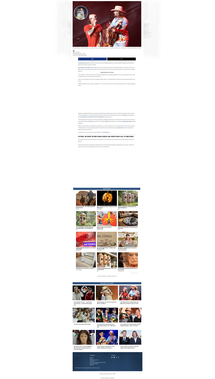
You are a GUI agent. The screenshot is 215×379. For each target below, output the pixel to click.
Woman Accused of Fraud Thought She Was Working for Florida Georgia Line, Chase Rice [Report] (83, 348)
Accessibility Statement (94, 359)
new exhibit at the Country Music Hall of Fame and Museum (92, 116)
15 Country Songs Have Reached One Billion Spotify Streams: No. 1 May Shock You (106, 326)
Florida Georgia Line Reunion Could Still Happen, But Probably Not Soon (129, 347)
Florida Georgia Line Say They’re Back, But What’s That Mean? (106, 302)
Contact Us (92, 357)
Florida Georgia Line (82, 63)
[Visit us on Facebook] (117, 357)
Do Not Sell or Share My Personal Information (98, 362)
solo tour (80, 123)
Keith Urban (121, 127)
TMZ (79, 69)
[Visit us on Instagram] (112, 357)
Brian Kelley (87, 67)
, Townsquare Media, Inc (88, 367)
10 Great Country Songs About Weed (82, 324)
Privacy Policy (92, 361)
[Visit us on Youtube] (114, 357)
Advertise (91, 358)
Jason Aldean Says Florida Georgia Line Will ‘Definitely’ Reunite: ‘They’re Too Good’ (130, 325)
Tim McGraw (91, 121)
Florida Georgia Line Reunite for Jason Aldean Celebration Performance (106, 347)
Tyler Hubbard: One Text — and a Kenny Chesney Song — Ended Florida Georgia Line (83, 303)
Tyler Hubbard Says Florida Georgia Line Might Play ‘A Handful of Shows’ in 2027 (129, 302)
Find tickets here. (106, 132)
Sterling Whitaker (76, 52)
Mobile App (92, 364)
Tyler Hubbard (81, 67)
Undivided (107, 121)
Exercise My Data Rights (94, 363)
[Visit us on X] (119, 357)
